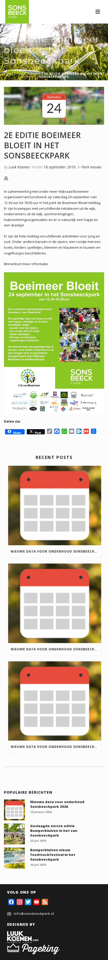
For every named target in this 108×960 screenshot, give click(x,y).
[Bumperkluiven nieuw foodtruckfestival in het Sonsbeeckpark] (14, 858)
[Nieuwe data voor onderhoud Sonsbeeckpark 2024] (54, 603)
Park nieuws (29, 74)
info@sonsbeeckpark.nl (34, 913)
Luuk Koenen (19, 166)
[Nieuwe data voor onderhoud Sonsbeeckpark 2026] (54, 505)
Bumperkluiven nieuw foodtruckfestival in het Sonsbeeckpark (52, 855)
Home (8, 74)
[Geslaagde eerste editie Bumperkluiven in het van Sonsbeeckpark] (14, 833)
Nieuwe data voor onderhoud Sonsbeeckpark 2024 (56, 649)
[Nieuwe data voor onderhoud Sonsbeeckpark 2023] (54, 701)
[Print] (8, 178)
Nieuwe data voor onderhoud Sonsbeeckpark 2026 (56, 551)
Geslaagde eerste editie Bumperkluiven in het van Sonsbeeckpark (53, 830)
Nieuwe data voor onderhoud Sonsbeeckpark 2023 (56, 747)
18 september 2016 (59, 166)
